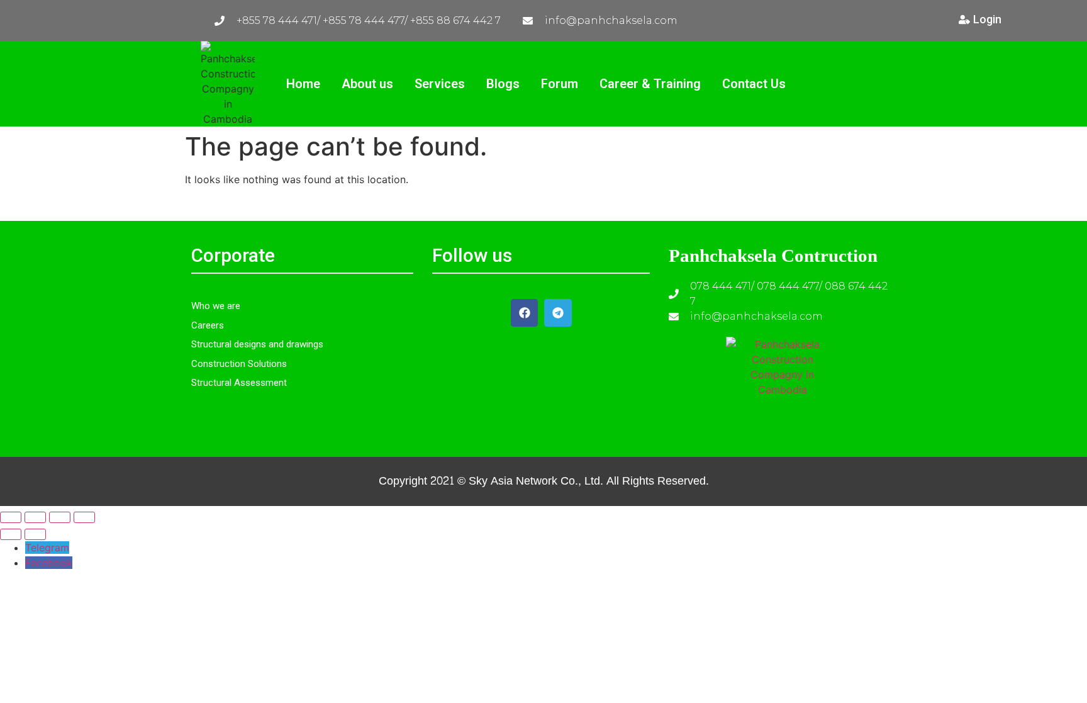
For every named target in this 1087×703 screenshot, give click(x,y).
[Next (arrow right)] (35, 534)
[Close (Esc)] (84, 517)
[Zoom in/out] (10, 517)
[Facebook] (524, 312)
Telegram (47, 547)
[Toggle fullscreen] (35, 517)
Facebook (48, 562)
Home (303, 83)
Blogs (503, 83)
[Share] (59, 517)
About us (367, 83)
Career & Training (650, 83)
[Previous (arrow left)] (10, 534)
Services (440, 83)
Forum (559, 83)
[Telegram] (557, 312)
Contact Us (754, 83)
